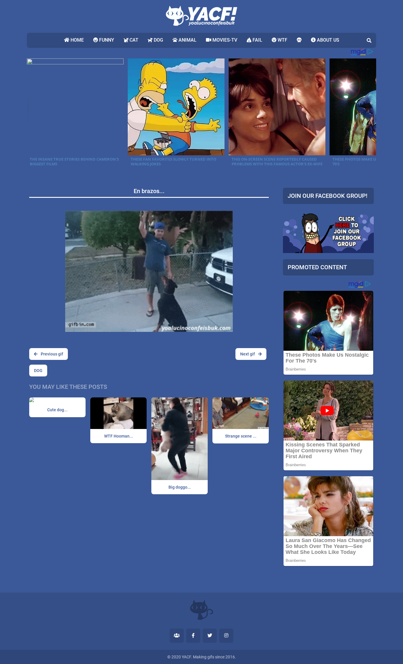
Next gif (248, 354)
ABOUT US (327, 40)
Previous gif (51, 354)
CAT (133, 40)
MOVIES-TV (224, 40)
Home (76, 40)
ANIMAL (186, 40)
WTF (281, 40)
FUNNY (106, 40)
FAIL (256, 40)
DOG (158, 40)
